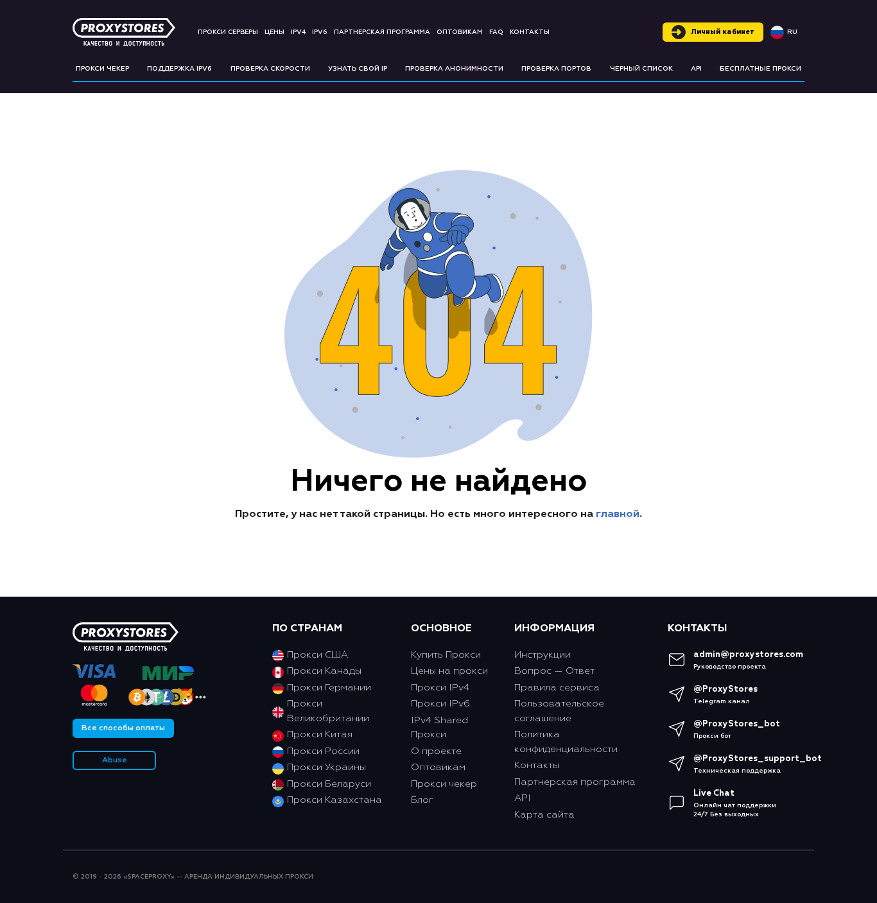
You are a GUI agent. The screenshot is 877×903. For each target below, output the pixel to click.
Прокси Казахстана (334, 800)
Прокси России (323, 751)
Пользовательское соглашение (559, 711)
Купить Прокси (446, 655)
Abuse (114, 760)
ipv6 (319, 32)
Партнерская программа (382, 32)
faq (496, 32)
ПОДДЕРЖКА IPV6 (179, 69)
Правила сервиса (557, 687)
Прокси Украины (326, 767)
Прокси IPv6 (440, 703)
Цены (274, 32)
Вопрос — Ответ (554, 671)
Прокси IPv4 (440, 687)
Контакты (530, 32)
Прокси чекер (444, 784)
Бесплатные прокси (760, 69)
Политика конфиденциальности (566, 742)
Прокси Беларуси (329, 784)
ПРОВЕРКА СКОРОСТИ (270, 69)
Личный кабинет (722, 32)
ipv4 (298, 32)
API (696, 69)
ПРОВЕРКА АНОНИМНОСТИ (454, 69)
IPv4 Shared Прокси (439, 727)
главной (617, 514)
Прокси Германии (329, 687)
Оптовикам (460, 32)
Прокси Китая (319, 734)
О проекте (436, 751)
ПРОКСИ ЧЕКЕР (102, 69)
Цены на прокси (449, 671)
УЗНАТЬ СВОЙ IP (357, 69)
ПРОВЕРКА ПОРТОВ (556, 69)
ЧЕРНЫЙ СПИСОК (641, 69)
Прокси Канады (324, 671)
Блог (422, 800)
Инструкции (542, 655)
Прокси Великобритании (328, 711)
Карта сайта (544, 815)
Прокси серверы (228, 32)
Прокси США (317, 655)
